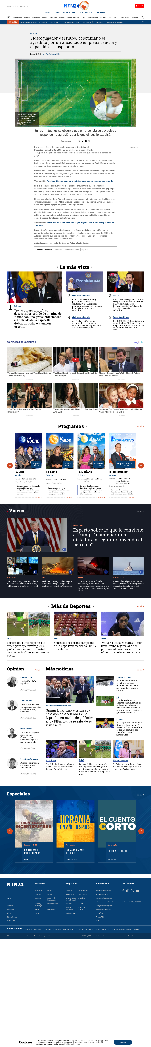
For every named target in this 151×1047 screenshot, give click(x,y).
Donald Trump (98, 22)
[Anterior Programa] (10, 465)
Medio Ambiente (26, 729)
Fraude (80, 577)
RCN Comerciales (68, 929)
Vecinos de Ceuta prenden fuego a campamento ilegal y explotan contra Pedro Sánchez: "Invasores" (57, 583)
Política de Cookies (72, 1044)
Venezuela (10, 909)
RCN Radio (47, 929)
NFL (117, 697)
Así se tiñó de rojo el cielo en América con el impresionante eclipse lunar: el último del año (122, 492)
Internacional (11, 921)
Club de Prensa (83, 890)
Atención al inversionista (104, 898)
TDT (109, 929)
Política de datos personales (15, 936)
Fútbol (103, 638)
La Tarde (52, 472)
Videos (16, 510)
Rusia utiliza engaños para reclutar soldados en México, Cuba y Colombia (30, 708)
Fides (104, 929)
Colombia (17, 306)
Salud (116, 17)
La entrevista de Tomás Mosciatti (71, 899)
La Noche (21, 472)
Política (27, 17)
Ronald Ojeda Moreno (121, 317)
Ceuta (44, 577)
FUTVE (9, 638)
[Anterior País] (143, 21)
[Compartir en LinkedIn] (82, 141)
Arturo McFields (26, 701)
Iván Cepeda (87, 22)
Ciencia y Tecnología (90, 17)
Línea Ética (99, 913)
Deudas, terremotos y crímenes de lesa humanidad (29, 765)
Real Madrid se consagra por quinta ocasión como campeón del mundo (80, 181)
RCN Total (137, 929)
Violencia (33, 33)
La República (57, 929)
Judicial (45, 17)
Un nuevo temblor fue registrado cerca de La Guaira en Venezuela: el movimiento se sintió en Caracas (127, 685)
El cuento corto (117, 851)
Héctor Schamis (30, 774)
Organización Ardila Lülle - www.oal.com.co (131, 936)
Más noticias (59, 669)
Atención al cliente (102, 894)
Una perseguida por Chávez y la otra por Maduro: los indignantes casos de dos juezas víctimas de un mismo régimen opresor (28, 490)
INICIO (47, 13)
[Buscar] (142, 17)
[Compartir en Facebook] (76, 141)
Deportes (53, 17)
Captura (116, 296)
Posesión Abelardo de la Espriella (58, 706)
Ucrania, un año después (75, 851)
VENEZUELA (66, 13)
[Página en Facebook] (123, 891)
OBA (97, 921)
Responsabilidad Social (103, 890)
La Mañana (85, 472)
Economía (36, 17)
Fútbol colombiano (72, 250)
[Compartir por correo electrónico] (86, 141)
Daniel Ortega (51, 760)
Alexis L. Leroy (29, 748)
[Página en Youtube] (137, 891)
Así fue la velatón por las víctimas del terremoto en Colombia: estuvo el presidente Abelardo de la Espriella (86, 324)
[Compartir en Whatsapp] (89, 141)
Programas (125, 17)
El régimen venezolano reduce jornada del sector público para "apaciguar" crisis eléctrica (127, 766)
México (9, 913)
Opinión (135, 17)
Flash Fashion (82, 894)
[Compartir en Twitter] (79, 141)
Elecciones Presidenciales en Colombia (34, 22)
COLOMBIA (56, 13)
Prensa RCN (100, 917)
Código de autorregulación (104, 906)
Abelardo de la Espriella (71, 22)
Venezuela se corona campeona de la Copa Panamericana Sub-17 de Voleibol (75, 646)
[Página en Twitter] (132, 891)
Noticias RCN (38, 929)
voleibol (57, 638)
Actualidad (17, 17)
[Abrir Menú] (9, 17)
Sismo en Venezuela (123, 677)
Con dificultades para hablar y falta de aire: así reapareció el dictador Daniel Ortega (60, 766)
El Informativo (119, 472)
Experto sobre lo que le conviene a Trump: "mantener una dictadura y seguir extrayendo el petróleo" (59, 491)
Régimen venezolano (120, 760)
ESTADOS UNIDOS (86, 13)
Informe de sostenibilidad (104, 902)
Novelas (97, 929)
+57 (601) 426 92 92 (134, 902)
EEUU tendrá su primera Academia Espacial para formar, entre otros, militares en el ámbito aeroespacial (22, 583)
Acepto (123, 1042)
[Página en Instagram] (127, 891)
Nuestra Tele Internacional (69, 17)
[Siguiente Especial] (141, 831)
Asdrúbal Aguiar (26, 677)
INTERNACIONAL (100, 13)
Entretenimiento (106, 17)
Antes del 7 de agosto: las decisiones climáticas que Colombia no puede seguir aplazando (29, 737)
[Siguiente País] (143, 23)
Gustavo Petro (55, 22)
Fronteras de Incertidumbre (32, 851)
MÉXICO (75, 13)
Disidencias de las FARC (115, 22)
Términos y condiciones (46, 936)
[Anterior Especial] (10, 831)
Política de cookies (31, 936)
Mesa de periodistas (69, 908)
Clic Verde (69, 890)
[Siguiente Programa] (141, 465)
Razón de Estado (71, 913)
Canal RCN (28, 929)
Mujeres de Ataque (81, 908)
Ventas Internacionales (103, 909)
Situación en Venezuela (29, 759)
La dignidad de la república (28, 682)
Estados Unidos (12, 577)
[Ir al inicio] (18, 888)
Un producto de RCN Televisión (122, 929)
